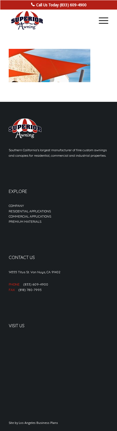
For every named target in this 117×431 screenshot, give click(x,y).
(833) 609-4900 (35, 284)
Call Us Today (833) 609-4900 (61, 5)
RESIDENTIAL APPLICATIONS (30, 211)
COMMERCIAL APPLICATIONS (30, 216)
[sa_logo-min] (48, 20)
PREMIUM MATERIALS (25, 221)
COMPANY (16, 206)
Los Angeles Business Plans (38, 423)
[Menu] (100, 20)
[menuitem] (100, 20)
